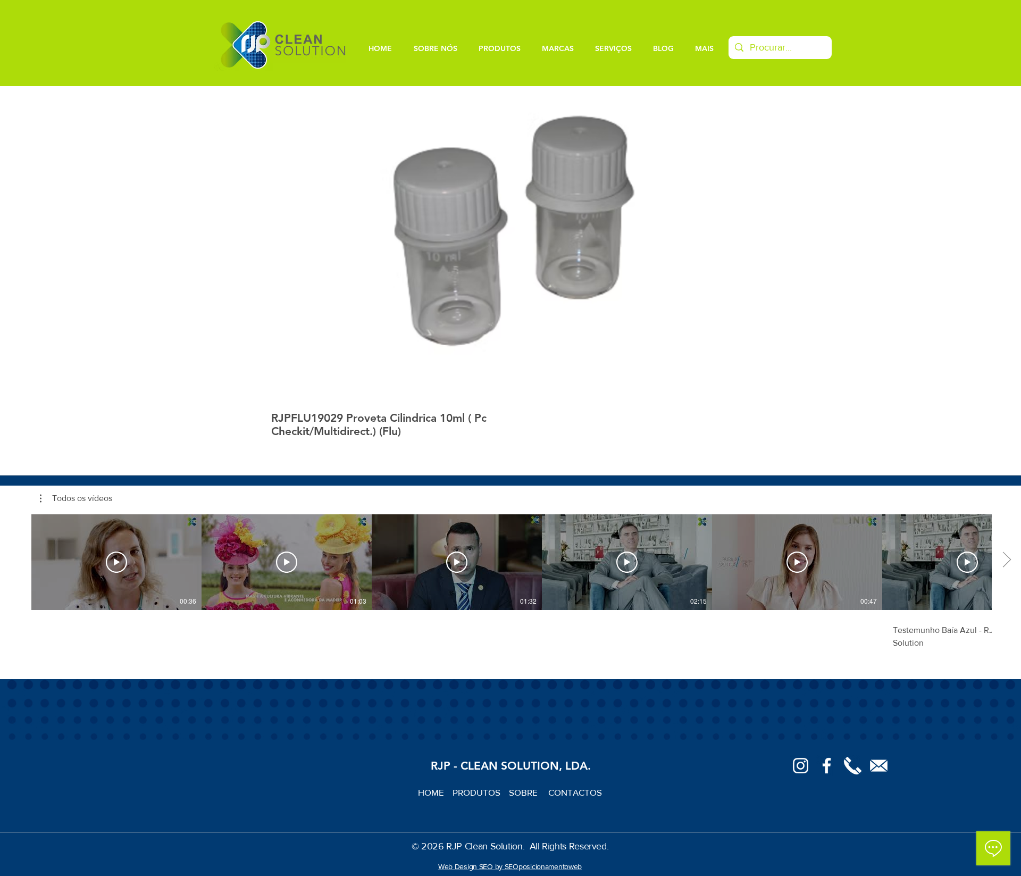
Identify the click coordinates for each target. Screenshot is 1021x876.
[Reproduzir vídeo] (116, 562)
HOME (435, 792)
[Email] (878, 765)
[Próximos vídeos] (1006, 560)
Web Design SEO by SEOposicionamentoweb (510, 866)
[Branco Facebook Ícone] (826, 765)
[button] (76, 498)
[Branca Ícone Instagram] (800, 765)
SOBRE (524, 792)
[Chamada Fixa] (852, 765)
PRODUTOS (481, 792)
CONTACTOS (575, 792)
